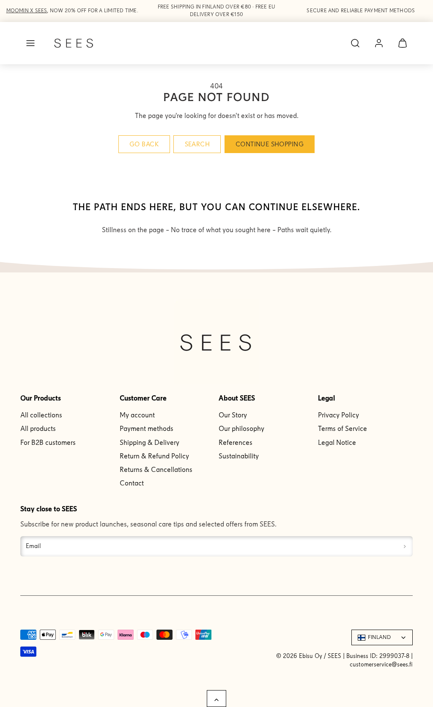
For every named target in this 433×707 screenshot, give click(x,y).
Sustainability (239, 456)
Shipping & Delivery (149, 442)
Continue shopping (270, 144)
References (235, 442)
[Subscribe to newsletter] (405, 546)
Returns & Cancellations (156, 470)
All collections (41, 415)
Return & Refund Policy (154, 456)
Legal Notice (337, 442)
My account (137, 415)
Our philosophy (241, 429)
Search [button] (197, 144)
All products (38, 429)
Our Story (233, 415)
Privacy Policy (338, 415)
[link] (379, 43)
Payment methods (146, 429)
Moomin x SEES (26, 11)
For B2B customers (48, 442)
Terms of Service (342, 429)
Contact (132, 483)
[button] (30, 43)
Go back (144, 144)
